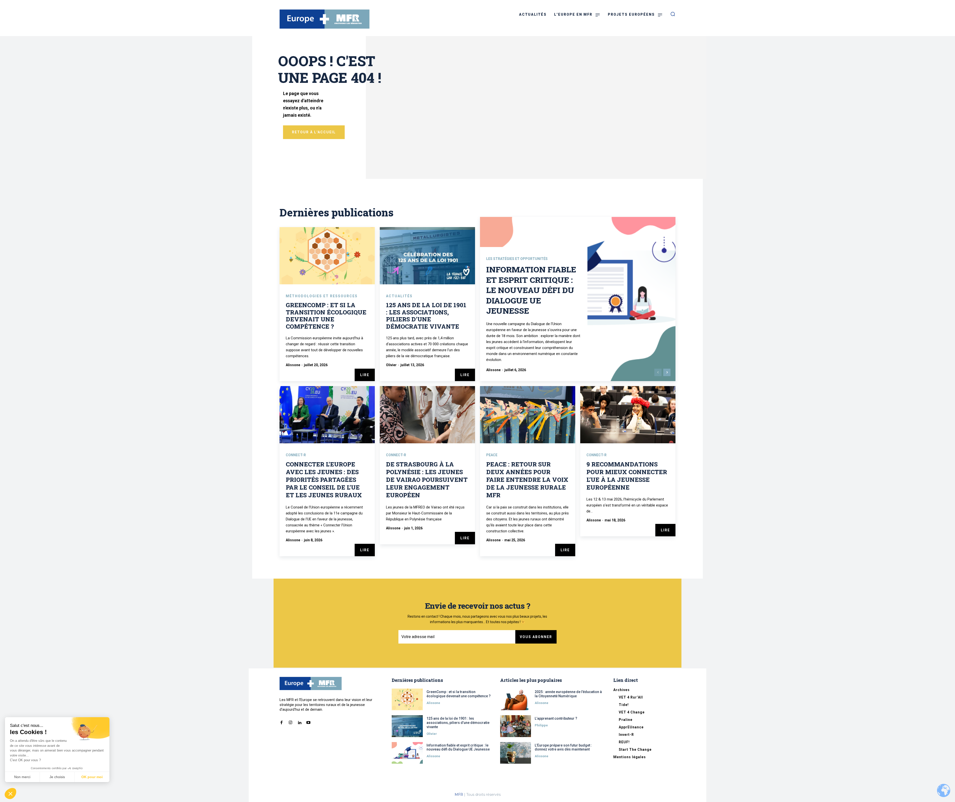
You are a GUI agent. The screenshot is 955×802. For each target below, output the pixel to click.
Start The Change (635, 750)
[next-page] (666, 372)
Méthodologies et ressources (322, 296)
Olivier (391, 365)
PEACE (491, 455)
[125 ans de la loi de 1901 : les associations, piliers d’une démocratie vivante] (427, 255)
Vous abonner (536, 637)
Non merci (22, 777)
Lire (364, 375)
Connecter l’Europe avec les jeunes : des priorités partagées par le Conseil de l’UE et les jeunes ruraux (324, 479)
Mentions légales (629, 757)
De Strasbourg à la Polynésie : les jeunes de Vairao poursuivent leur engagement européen (427, 479)
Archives (621, 690)
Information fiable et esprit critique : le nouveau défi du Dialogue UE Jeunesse (531, 290)
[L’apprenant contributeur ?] (515, 726)
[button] (10, 794)
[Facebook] (282, 722)
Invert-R (626, 735)
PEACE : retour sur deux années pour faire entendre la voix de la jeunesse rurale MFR (527, 479)
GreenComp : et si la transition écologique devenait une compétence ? (326, 315)
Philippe (541, 725)
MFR (459, 794)
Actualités (399, 296)
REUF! (624, 742)
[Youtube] (308, 722)
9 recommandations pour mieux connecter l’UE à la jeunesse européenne (626, 476)
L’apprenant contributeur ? (556, 718)
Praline (625, 720)
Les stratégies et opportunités (517, 258)
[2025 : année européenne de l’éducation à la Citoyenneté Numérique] (515, 699)
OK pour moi (92, 777)
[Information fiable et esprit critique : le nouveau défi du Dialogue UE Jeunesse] (407, 753)
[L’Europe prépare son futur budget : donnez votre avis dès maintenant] (515, 753)
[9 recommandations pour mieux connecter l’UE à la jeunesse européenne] (627, 414)
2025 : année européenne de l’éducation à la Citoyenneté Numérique (568, 694)
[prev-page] (658, 372)
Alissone (293, 365)
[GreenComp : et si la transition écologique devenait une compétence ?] (327, 255)
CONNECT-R (296, 455)
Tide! (624, 705)
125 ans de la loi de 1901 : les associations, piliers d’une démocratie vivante (426, 315)
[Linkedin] (299, 722)
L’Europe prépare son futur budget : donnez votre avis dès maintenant (563, 747)
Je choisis (57, 777)
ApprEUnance (631, 727)
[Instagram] (290, 722)
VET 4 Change (632, 712)
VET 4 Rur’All (631, 697)
